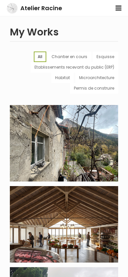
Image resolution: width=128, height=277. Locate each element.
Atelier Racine (41, 8)
